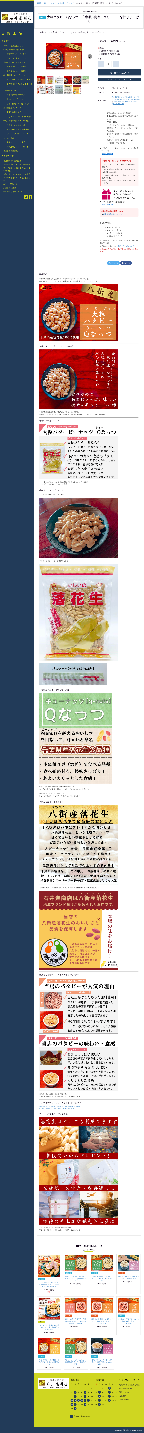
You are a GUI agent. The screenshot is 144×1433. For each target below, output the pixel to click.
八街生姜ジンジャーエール (17, 147)
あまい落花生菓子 (14, 112)
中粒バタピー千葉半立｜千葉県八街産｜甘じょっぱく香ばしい (49, 1362)
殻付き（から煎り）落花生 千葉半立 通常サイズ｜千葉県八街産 (75, 1362)
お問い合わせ (124, 1399)
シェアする (126, 263)
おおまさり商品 (9, 188)
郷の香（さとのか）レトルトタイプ (19, 85)
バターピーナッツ (10, 90)
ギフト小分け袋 (107, 204)
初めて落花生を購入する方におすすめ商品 (16, 169)
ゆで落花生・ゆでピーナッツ (15, 75)
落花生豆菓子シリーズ (12, 108)
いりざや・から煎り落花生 (14, 50)
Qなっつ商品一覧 (10, 184)
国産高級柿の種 (107, 154)
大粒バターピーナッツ (16, 95)
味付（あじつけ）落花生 (17, 66)
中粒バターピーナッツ (16, 99)
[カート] (20, 34)
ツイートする (114, 263)
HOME (38, 3)
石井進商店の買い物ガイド (112, 214)
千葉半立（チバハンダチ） (17, 54)
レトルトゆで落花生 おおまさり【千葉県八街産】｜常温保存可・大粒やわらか (49, 1284)
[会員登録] (8, 34)
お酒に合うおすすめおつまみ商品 (16, 174)
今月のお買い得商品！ (12, 161)
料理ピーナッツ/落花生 (16, 125)
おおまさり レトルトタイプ (18, 79)
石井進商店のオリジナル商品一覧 (16, 164)
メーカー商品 (8, 138)
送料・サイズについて (126, 246)
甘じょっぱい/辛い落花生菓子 (19, 117)
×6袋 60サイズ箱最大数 (109, 51)
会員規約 (122, 1396)
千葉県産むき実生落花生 (13, 191)
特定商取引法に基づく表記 (129, 1385)
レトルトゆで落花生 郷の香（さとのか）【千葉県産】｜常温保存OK (49, 1327)
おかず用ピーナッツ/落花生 (18, 129)
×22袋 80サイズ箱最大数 (110, 54)
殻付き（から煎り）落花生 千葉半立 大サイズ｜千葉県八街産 (75, 1278)
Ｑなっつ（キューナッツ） (17, 58)
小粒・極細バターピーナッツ (18, 104)
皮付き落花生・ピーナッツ (14, 62)
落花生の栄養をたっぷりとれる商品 (16, 179)
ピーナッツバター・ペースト (18, 134)
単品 (102, 48)
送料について (124, 1392)
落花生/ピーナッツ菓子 (16, 142)
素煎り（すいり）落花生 (17, 71)
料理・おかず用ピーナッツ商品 (16, 121)
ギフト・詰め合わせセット (14, 46)
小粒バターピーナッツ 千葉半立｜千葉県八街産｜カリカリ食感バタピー (102, 1362)
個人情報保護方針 (126, 1388)
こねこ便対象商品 (10, 151)
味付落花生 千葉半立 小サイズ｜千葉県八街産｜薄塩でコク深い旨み (128, 1321)
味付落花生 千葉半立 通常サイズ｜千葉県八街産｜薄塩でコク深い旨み (102, 1321)
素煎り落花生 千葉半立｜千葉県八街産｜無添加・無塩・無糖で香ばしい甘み (75, 1321)
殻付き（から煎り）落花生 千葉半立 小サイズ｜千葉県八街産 (102, 1278)
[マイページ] (14, 34)
